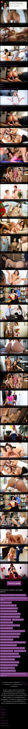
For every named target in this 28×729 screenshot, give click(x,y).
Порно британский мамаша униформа (10, 616)
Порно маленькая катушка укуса (8, 645)
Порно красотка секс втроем (7, 659)
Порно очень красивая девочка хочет (9, 636)
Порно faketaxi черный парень (8, 670)
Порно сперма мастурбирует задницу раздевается (13, 595)
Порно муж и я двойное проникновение (10, 656)
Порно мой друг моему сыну (7, 668)
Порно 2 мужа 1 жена (5, 619)
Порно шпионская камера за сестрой (9, 662)
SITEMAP (3, 709)
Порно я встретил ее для (6, 622)
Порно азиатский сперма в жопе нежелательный (12, 631)
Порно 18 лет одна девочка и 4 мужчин (10, 625)
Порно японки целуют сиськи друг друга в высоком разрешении (13, 674)
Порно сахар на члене (6, 602)
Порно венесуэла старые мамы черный (10, 633)
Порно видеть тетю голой (6, 639)
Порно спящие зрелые (17, 619)
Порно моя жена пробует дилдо (8, 605)
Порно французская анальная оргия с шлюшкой (12, 648)
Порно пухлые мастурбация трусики (9, 653)
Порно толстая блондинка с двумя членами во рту (13, 642)
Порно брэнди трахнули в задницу (9, 665)
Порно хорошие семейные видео (8, 611)
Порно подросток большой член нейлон (10, 614)
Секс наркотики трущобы (6, 651)
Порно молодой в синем (6, 628)
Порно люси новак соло (20, 651)
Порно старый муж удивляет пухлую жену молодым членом (13, 598)
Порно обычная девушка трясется (9, 608)
